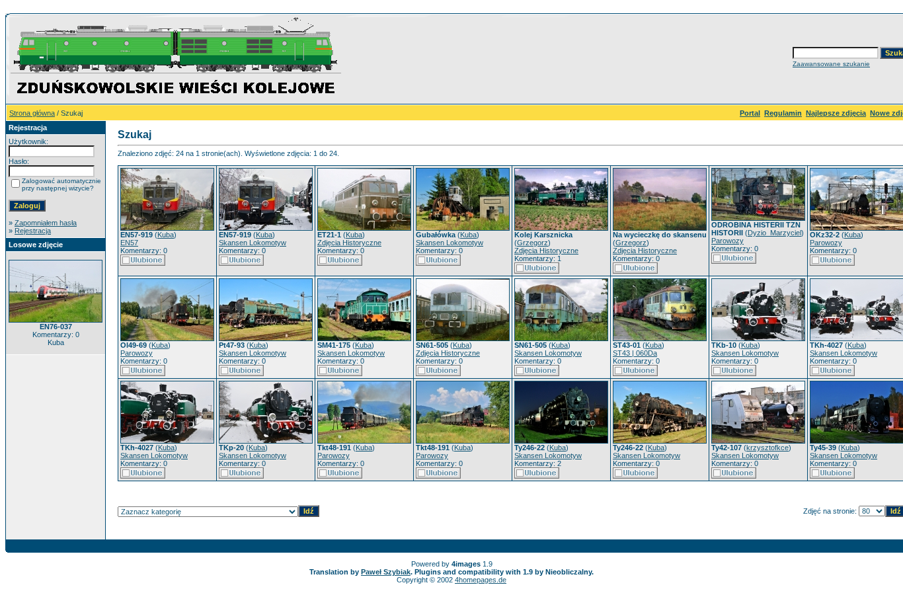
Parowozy (727, 241)
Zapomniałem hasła (46, 223)
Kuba (165, 235)
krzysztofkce (767, 448)
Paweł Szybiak (386, 572)
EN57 (129, 243)
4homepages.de (480, 580)
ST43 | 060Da (635, 353)
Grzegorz (532, 243)
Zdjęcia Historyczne (349, 243)
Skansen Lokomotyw (252, 243)
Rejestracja (33, 231)
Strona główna (32, 113)
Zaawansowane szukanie (831, 63)
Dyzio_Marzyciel (774, 233)
